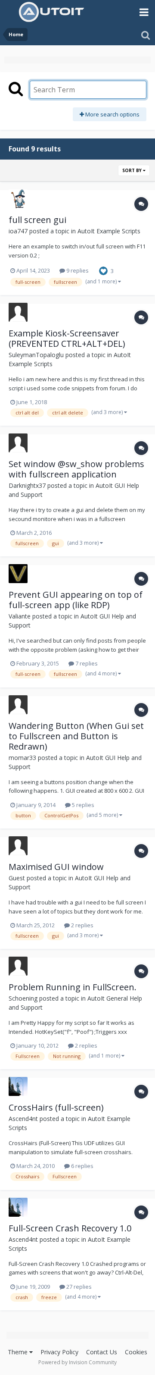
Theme (18, 1352)
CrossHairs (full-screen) (56, 1107)
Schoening (23, 998)
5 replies (82, 805)
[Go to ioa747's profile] (18, 198)
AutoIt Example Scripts (109, 231)
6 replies (81, 1166)
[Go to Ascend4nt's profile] (18, 1086)
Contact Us (101, 1352)
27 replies (78, 1286)
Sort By (132, 170)
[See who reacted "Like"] (103, 270)
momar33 (22, 757)
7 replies (86, 663)
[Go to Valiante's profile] (18, 573)
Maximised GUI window (56, 867)
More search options (112, 114)
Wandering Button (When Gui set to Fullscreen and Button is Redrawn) (76, 736)
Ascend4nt (23, 1118)
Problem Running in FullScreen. (72, 987)
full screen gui (37, 220)
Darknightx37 (27, 485)
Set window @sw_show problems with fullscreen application (76, 469)
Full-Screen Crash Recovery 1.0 (70, 1228)
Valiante (20, 616)
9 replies (77, 270)
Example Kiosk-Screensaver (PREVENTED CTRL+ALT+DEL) (67, 338)
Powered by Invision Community (77, 1362)
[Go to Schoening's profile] (18, 966)
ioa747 (18, 231)
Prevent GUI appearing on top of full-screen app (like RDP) (76, 600)
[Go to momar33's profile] (18, 704)
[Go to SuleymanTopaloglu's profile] (18, 312)
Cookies (136, 1352)
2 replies (81, 925)
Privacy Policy (59, 1352)
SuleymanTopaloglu (36, 355)
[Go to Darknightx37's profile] (18, 442)
